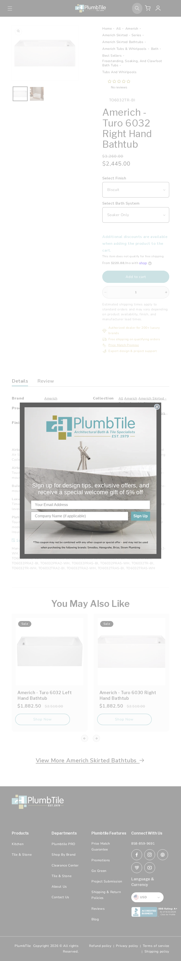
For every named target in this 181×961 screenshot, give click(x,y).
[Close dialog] (157, 406)
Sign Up (140, 516)
